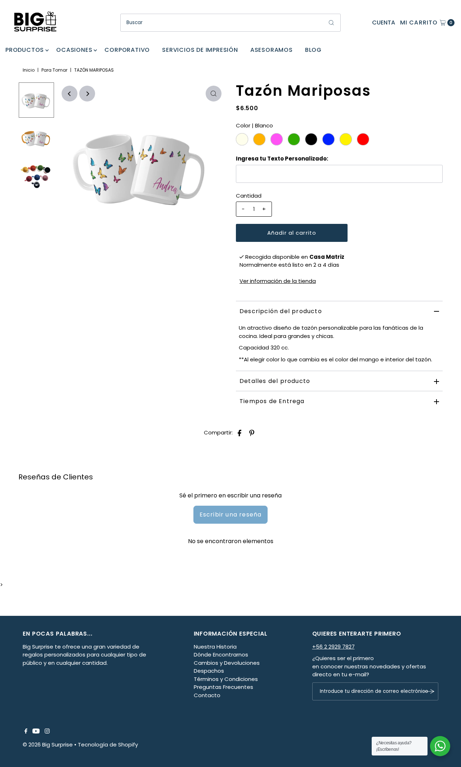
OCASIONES (74, 50)
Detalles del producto (275, 381)
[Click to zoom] (213, 93)
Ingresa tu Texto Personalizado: (282, 158)
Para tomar (54, 70)
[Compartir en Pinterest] (251, 432)
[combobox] (230, 23)
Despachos (209, 670)
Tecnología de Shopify (108, 744)
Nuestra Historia (215, 646)
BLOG (313, 50)
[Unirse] (429, 691)
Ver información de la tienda (278, 281)
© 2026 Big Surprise (48, 744)
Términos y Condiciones (226, 679)
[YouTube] (36, 731)
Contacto (207, 695)
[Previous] (69, 93)
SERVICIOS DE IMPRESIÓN (200, 50)
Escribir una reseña (231, 514)
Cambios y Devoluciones (227, 663)
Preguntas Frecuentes (223, 687)
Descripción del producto (281, 311)
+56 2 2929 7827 (333, 646)
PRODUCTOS (24, 50)
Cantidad (248, 195)
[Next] (87, 93)
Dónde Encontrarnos (221, 654)
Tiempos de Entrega (272, 401)
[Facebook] (25, 731)
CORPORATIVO (127, 50)
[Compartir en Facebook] (239, 432)
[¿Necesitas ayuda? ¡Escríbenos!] (440, 746)
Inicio (29, 70)
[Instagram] (47, 731)
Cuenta (383, 22)
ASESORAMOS (271, 50)
